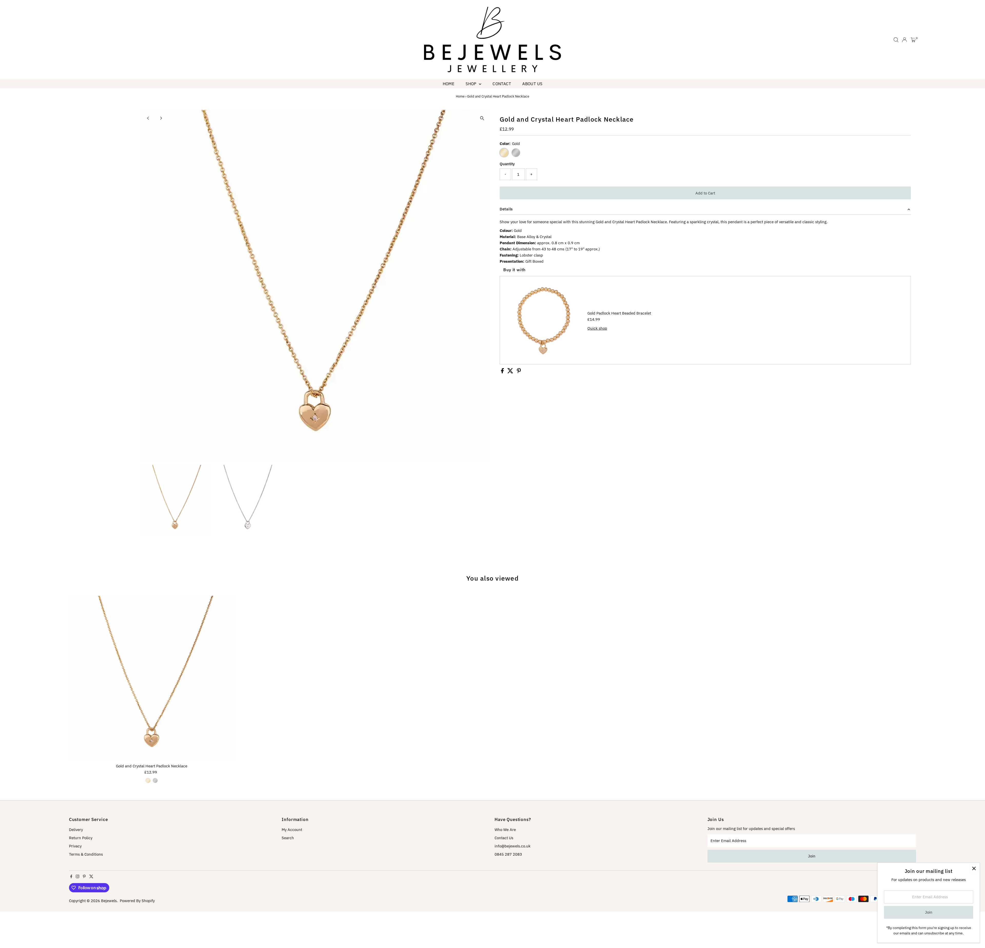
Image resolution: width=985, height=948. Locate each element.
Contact (502, 83)
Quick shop (597, 328)
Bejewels (109, 900)
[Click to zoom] (482, 118)
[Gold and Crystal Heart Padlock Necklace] (151, 678)
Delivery (76, 829)
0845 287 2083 (508, 854)
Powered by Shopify (137, 900)
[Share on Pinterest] (519, 371)
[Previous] (148, 118)
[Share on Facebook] (503, 371)
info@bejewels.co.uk (512, 846)
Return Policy (80, 837)
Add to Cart (705, 193)
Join (811, 856)
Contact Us (504, 837)
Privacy (75, 846)
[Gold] (148, 780)
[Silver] (155, 780)
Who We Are (505, 829)
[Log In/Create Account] (904, 39)
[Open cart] (913, 39)
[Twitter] (91, 877)
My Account (292, 829)
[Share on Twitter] (510, 371)
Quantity (507, 163)
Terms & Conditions (86, 854)
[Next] (160, 118)
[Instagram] (77, 877)
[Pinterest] (84, 877)
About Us (532, 83)
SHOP (472, 83)
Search (288, 837)
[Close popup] (973, 868)
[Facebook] (71, 877)
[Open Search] (896, 39)
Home (449, 83)
